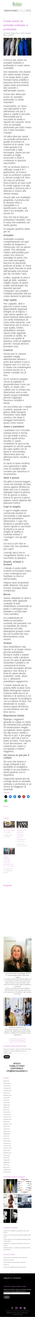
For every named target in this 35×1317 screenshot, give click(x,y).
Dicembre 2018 (7, 1145)
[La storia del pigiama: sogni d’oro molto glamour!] (10, 1186)
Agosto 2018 (7, 1155)
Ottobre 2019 (7, 1121)
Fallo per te (6, 1264)
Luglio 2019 (6, 1129)
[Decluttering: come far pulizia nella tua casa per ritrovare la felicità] (25, 1201)
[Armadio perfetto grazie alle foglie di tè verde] (9, 824)
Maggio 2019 (7, 1133)
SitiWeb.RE (9, 1312)
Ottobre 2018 (7, 1150)
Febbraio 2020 (7, 1112)
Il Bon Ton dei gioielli (9, 1260)
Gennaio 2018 (7, 1172)
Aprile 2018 (6, 1164)
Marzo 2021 (6, 1081)
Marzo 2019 (6, 1138)
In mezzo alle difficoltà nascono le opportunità (15, 1267)
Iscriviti (6, 1056)
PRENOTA (13, 1040)
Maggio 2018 (7, 1162)
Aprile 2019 (6, 1136)
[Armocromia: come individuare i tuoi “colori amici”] (25, 1186)
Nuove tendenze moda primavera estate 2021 (15, 1262)
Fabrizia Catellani (10, 33)
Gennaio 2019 (7, 1143)
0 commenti (10, 35)
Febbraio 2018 (7, 1169)
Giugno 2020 (7, 1102)
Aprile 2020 (6, 1107)
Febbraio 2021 (7, 1083)
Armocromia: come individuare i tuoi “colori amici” (16, 1257)
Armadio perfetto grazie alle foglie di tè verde (9, 830)
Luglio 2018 (6, 1157)
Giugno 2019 (7, 1131)
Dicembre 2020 (7, 1088)
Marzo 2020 (6, 1109)
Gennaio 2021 (7, 1085)
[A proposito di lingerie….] (10, 1201)
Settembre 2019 (7, 1124)
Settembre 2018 (7, 1152)
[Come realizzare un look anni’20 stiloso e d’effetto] (10, 1216)
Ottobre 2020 (7, 1093)
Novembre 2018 (7, 1148)
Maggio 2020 (7, 1105)
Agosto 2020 (7, 1097)
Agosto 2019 (7, 1126)
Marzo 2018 (6, 1167)
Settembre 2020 (7, 1095)
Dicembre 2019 (7, 1117)
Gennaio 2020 (7, 1114)
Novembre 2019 (7, 1119)
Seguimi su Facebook (12, 1278)
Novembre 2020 (7, 1090)
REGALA (22, 1040)
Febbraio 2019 (7, 1141)
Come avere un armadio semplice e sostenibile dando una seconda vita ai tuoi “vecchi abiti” (9, 861)
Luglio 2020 (6, 1100)
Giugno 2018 (7, 1160)
